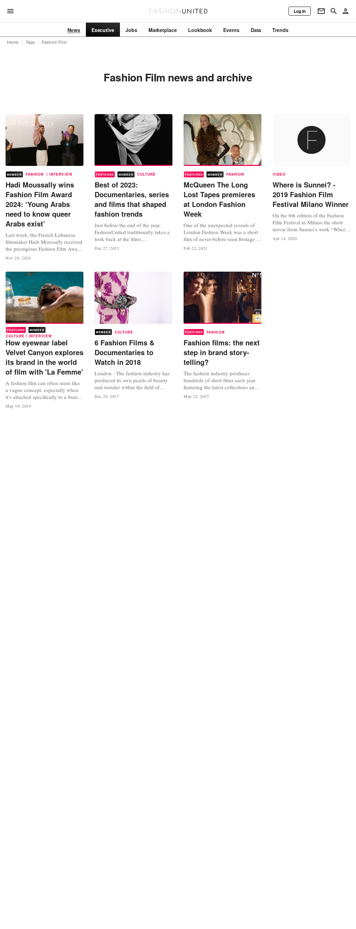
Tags (30, 42)
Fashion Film (54, 42)
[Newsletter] (321, 11)
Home (13, 42)
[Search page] (333, 11)
